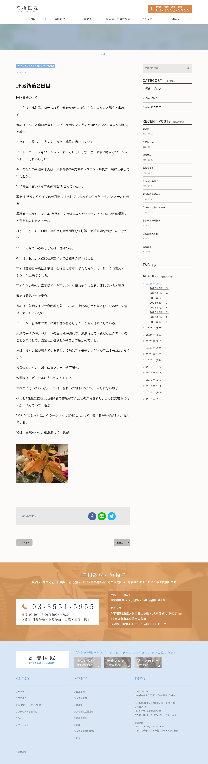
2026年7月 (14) (159, 293)
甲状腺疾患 (81, 718)
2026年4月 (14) (159, 308)
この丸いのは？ (150, 181)
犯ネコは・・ (149, 155)
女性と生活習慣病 (84, 712)
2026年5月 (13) (159, 303)
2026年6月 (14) (159, 298)
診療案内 (80, 692)
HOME (102, 54)
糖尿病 (79, 705)
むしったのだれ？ (152, 221)
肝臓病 (79, 725)
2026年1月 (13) (159, 322)
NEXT (121, 542)
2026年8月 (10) (159, 288)
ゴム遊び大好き (150, 234)
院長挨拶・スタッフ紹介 (29, 705)
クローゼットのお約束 (154, 207)
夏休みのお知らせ (152, 194)
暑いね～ (147, 129)
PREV (25, 542)
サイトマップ (24, 725)
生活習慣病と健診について (88, 731)
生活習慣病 (81, 698)
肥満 (78, 738)
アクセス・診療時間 (27, 712)
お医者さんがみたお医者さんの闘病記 (37, 66)
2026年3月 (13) (159, 312)
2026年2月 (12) (159, 317)
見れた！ (147, 247)
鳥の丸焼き (148, 168)
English (21, 718)
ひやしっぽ (148, 142)
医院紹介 (22, 698)
